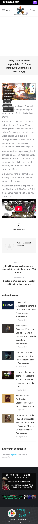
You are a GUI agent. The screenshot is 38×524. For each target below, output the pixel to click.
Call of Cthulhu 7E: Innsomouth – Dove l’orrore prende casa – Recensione (25, 358)
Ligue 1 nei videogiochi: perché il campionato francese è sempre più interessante (26, 309)
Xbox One (7, 102)
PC (5, 88)
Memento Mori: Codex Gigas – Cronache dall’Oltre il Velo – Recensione (25, 401)
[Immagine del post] (8, 305)
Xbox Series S (8, 108)
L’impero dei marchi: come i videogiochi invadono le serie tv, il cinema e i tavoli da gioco (26, 379)
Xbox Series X (8, 110)
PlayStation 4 (8, 91)
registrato (14, 455)
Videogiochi (7, 99)
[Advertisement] (19, 36)
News (5, 85)
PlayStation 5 (8, 96)
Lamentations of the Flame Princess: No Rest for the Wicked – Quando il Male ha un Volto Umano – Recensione (25, 424)
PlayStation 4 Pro (9, 93)
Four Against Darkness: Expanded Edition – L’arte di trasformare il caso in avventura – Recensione (26, 334)
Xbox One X (7, 105)
